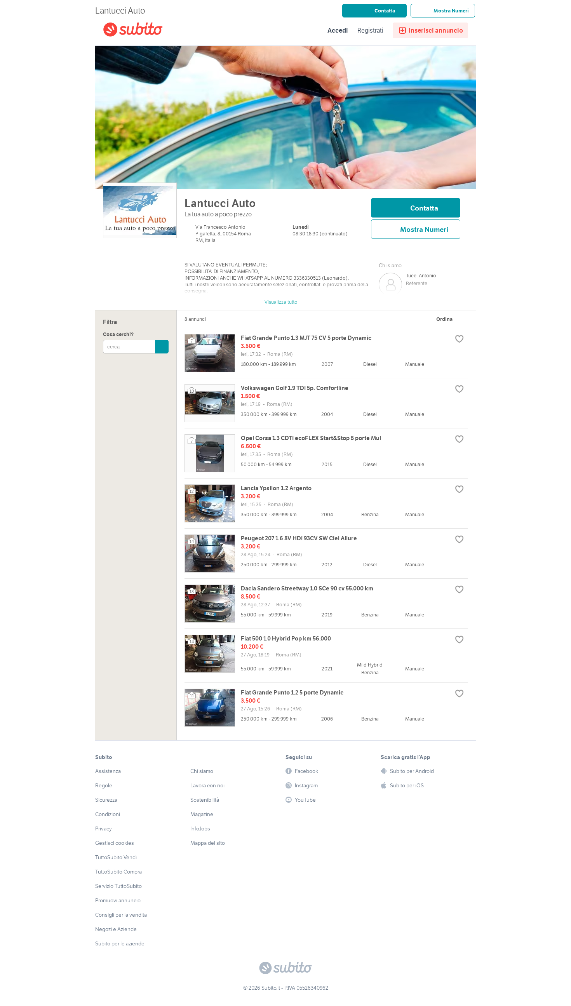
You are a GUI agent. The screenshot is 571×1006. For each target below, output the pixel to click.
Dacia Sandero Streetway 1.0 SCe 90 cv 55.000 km (307, 588)
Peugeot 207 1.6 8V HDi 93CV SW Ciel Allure (299, 538)
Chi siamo (390, 265)
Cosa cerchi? (118, 334)
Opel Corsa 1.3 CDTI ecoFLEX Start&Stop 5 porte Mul (311, 438)
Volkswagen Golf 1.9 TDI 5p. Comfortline (294, 388)
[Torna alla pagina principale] (147, 30)
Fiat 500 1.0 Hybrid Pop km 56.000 (286, 638)
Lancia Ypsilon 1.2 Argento (276, 488)
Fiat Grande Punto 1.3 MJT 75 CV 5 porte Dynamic (306, 337)
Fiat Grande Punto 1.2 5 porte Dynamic (292, 692)
